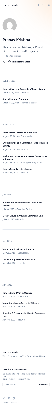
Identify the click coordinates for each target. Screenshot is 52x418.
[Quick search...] (44, 5)
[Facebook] (14, 398)
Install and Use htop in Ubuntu (18, 249)
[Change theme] (38, 5)
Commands (26, 136)
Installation (23, 252)
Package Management (31, 162)
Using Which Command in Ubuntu (20, 132)
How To (25, 92)
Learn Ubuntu (10, 5)
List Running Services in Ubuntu (19, 259)
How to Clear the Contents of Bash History (24, 89)
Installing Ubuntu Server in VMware (21, 303)
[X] (4, 61)
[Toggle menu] (49, 5)
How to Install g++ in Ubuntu (17, 169)
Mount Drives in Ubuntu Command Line (23, 215)
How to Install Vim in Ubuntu (17, 293)
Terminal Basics (29, 102)
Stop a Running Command (16, 99)
